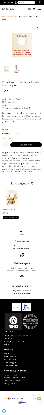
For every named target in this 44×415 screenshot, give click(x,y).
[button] (39, 8)
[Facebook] (5, 2)
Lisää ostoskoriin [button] (11, 217)
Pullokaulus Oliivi (9, 209)
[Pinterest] (12, 2)
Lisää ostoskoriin (26, 145)
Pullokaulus (13, 17)
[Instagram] (8, 2)
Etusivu (5, 17)
